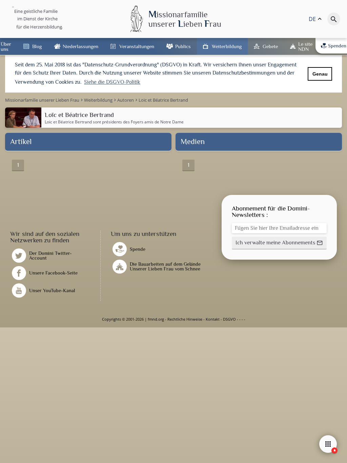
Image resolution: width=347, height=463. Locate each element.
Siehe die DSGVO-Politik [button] (112, 82)
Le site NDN (305, 46)
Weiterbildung (227, 46)
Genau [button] (320, 74)
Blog (37, 46)
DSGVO (229, 319)
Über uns (6, 46)
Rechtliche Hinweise (184, 319)
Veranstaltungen (136, 46)
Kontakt (213, 319)
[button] (279, 243)
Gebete (270, 46)
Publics (183, 46)
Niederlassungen (80, 46)
